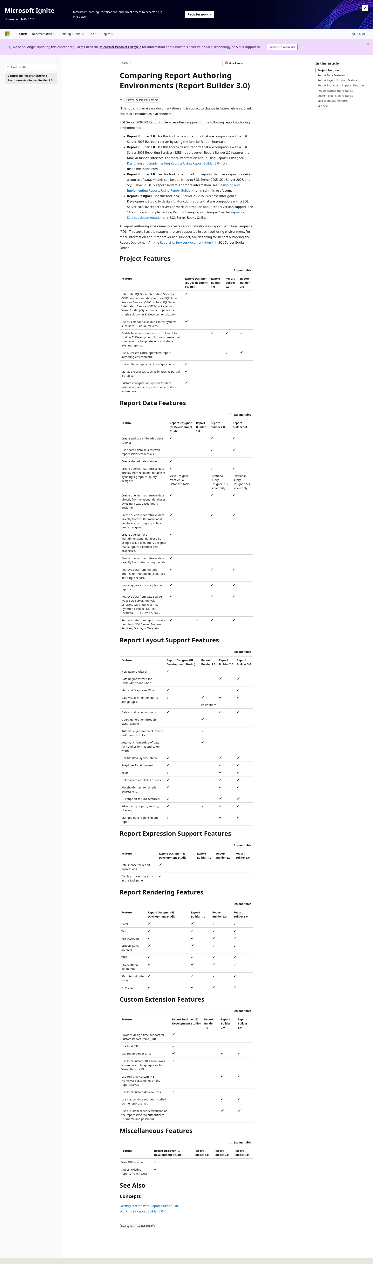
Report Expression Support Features (340, 85)
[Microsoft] (7, 33)
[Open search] (354, 33)
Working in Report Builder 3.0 (141, 1211)
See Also (322, 106)
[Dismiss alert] (365, 8)
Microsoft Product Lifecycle (120, 47)
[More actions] (250, 63)
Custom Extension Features (335, 95)
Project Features (328, 70)
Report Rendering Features (335, 90)
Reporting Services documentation (185, 242)
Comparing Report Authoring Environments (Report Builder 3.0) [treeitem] (30, 78)
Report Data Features (331, 75)
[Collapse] (57, 60)
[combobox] (31, 67)
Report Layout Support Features (338, 80)
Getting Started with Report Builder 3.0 (148, 1206)
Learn (124, 63)
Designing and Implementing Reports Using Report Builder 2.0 (173, 163)
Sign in (363, 33)
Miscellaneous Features (332, 101)
